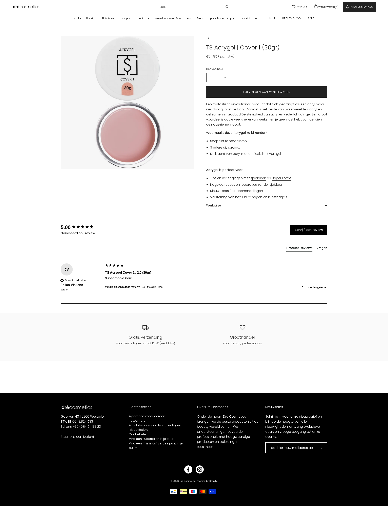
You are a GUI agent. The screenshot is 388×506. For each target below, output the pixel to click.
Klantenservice (140, 407)
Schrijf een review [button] (309, 229)
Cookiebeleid (139, 434)
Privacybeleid (138, 430)
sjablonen (258, 178)
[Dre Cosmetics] (26, 6)
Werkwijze (213, 205)
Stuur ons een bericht (77, 436)
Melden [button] (151, 287)
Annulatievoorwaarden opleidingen (155, 425)
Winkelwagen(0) (328, 7)
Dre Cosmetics (188, 481)
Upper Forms (281, 178)
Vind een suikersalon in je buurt (152, 439)
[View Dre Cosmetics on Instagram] (200, 469)
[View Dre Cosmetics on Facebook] (188, 469)
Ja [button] (143, 287)
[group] (82, 227)
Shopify (213, 481)
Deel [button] (160, 287)
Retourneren (138, 421)
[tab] (299, 249)
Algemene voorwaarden (147, 416)
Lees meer (205, 446)
